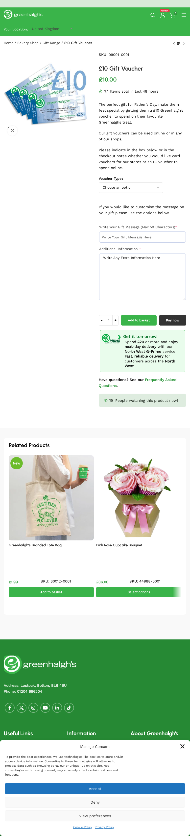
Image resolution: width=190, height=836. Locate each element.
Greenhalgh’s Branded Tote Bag (35, 545)
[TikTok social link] (69, 708)
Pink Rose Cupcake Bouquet (119, 545)
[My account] (163, 15)
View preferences (95, 816)
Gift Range (51, 43)
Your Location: (16, 29)
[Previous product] (173, 44)
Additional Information (128, 249)
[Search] (153, 15)
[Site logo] (23, 15)
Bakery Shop (28, 43)
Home (8, 43)
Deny (95, 802)
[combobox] (45, 28)
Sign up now (129, 3)
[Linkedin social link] (57, 708)
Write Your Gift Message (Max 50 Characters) (142, 227)
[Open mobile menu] (184, 15)
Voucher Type (110, 178)
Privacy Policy (104, 827)
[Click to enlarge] (12, 131)
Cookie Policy (82, 827)
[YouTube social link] (45, 708)
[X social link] (21, 708)
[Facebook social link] (10, 708)
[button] (182, 746)
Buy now (172, 320)
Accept (95, 788)
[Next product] (183, 44)
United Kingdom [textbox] (45, 29)
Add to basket (139, 320)
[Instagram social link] (33, 708)
